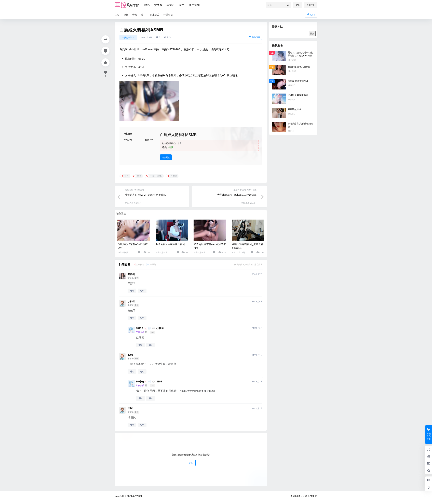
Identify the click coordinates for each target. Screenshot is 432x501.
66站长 (140, 328)
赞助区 (158, 5)
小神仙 (131, 301)
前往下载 (256, 37)
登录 (298, 4)
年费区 (171, 5)
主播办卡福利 (128, 37)
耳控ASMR (137, 495)
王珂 (130, 408)
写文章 (312, 14)
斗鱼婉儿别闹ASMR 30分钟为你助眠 (145, 194)
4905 (130, 355)
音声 (181, 5)
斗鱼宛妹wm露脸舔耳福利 (170, 244)
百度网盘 (166, 157)
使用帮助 (194, 5)
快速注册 (311, 4)
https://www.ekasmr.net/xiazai (197, 391)
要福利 (131, 274)
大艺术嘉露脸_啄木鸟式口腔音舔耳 (236, 194)
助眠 (147, 5)
